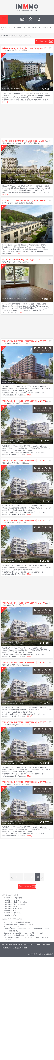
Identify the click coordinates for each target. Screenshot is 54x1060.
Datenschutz (28, 945)
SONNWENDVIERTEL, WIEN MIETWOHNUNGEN (29, 28)
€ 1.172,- (46, 441)
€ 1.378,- (46, 822)
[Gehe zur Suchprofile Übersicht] (22, 19)
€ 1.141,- (46, 381)
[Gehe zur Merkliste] (30, 19)
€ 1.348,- (46, 762)
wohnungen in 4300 (12, 926)
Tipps (48, 945)
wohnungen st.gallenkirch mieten (17, 922)
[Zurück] (12, 877)
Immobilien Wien (10, 915)
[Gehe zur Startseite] (27, 11)
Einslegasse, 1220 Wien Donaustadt (18, 924)
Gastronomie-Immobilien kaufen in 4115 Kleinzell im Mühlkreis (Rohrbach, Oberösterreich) (24, 934)
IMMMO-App (6, 948)
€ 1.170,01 (45, 181)
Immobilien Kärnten (11, 900)
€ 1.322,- (46, 501)
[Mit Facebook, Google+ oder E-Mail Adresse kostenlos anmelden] (39, 19)
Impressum (40, 945)
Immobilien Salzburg (12, 906)
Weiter (50, 223)
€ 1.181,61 (46, 299)
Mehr (5, 102)
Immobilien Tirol (10, 911)
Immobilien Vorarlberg (12, 913)
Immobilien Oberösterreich (14, 904)
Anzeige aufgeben (20, 948)
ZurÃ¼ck (3, 223)
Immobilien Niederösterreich (15, 902)
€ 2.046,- (46, 560)
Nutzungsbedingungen (12, 945)
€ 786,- (47, 88)
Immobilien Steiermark (13, 908)
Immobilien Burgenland (13, 898)
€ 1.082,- (46, 643)
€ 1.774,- (46, 702)
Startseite (5, 28)
